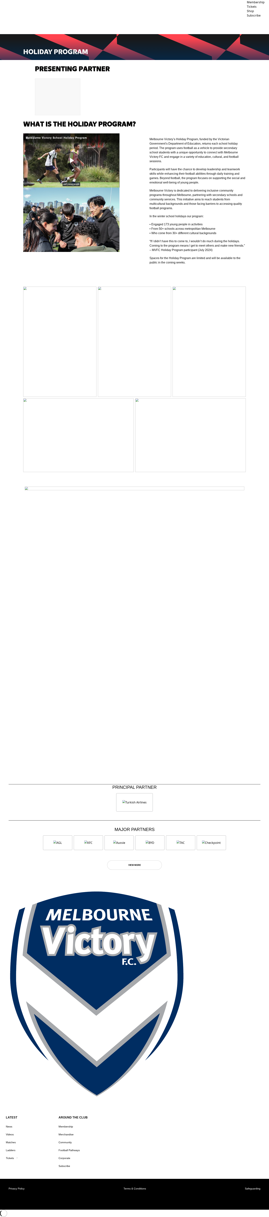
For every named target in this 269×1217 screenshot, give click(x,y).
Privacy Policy (17, 1188)
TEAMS (174, 25)
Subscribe (64, 1166)
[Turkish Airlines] (134, 802)
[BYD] (149, 843)
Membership (66, 1126)
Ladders (10, 1150)
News (9, 1126)
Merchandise (66, 1134)
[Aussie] (119, 843)
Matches (11, 1142)
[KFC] (88, 843)
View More (134, 865)
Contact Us (258, 25)
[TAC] (180, 843)
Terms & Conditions (135, 1188)
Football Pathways (69, 1150)
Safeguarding (252, 1188)
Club (191, 25)
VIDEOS (160, 25)
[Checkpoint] (211, 843)
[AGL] (57, 843)
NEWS (146, 25)
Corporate (237, 25)
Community (212, 25)
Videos (10, 1134)
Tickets (10, 1158)
